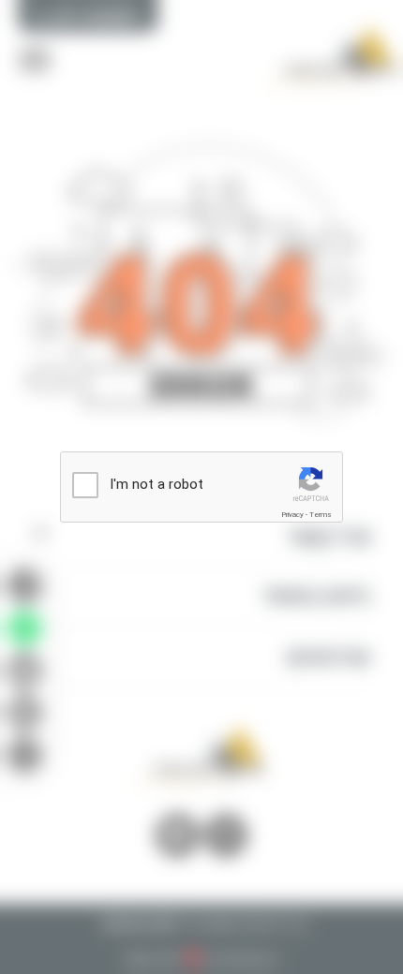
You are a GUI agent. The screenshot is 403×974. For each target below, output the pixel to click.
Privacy (292, 514)
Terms (320, 514)
